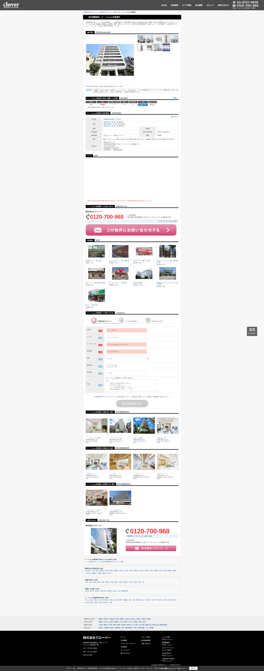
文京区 (106, 570)
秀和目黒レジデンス (162, 438)
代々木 (106, 622)
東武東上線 (155, 625)
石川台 (160, 600)
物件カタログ (125, 653)
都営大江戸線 (108, 625)
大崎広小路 (166, 600)
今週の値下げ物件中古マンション (168, 660)
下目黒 (120, 582)
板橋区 (169, 570)
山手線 (100, 625)
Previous (87, 59)
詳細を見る (143, 105)
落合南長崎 (128, 628)
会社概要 (199, 5)
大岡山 (112, 582)
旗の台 (114, 126)
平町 (131, 582)
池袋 (134, 628)
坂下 (130, 622)
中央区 (93, 570)
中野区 (147, 570)
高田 (144, 622)
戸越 (133, 600)
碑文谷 (99, 582)
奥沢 (175, 600)
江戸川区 (87, 573)
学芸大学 (97, 591)
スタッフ (210, 5)
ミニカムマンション (138, 474)
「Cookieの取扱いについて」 (166, 668)
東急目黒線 (107, 122)
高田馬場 (117, 628)
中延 (130, 600)
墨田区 (116, 570)
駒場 (116, 582)
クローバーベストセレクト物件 (168, 649)
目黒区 (110, 119)
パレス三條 (113, 474)
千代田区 (87, 570)
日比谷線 (141, 625)
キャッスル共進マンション (116, 510)
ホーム (123, 637)
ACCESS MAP (87, 655)
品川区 (126, 570)
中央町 (135, 582)
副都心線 (148, 625)
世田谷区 (136, 570)
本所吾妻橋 (140, 628)
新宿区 (102, 570)
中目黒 (94, 582)
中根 (86, 582)
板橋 (112, 628)
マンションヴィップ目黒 (116, 438)
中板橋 (151, 628)
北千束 (115, 124)
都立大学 (103, 591)
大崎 (110, 602)
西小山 (114, 122)
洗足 (119, 591)
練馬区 (174, 570)
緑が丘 (115, 591)
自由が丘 (126, 582)
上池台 (111, 622)
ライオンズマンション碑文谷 (93, 510)
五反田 (100, 602)
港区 (97, 570)
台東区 (111, 570)
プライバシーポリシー (110, 396)
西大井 (92, 602)
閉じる (193, 668)
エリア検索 (186, 5)
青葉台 (107, 582)
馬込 (171, 600)
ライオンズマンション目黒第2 (94, 438)
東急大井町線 (108, 124)
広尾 (122, 628)
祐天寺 (92, 591)
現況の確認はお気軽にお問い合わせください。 (102, 107)
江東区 (121, 570)
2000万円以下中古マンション (167, 654)
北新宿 (135, 622)
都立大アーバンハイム (163, 474)
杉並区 (151, 570)
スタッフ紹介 (146, 637)
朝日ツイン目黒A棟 (138, 438)
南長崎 (100, 622)
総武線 (123, 625)
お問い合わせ (223, 5)
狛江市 (109, 573)
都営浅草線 (163, 625)
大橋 (90, 582)
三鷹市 (99, 573)
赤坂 (140, 622)
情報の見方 (174, 116)
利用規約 (98, 396)
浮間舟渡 (106, 628)
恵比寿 (100, 628)
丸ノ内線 (134, 625)
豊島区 (156, 570)
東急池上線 (107, 126)
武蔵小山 (96, 600)
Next (132, 59)
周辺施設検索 (146, 640)
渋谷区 (142, 570)
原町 (113, 119)
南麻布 (117, 622)
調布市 (104, 573)
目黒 (103, 582)
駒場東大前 (125, 591)
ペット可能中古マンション (167, 638)
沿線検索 (174, 5)
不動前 (138, 600)
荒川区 (165, 570)
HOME (164, 5)
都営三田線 (116, 625)
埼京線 (129, 625)
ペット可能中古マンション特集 (94, 561)
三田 (139, 582)
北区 (160, 570)
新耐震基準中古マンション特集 (114, 561)
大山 (146, 628)
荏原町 (120, 600)
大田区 (131, 570)
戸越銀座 (125, 600)
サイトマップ (125, 650)
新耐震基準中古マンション (167, 643)
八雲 (142, 582)
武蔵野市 (94, 573)
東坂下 (126, 622)
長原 (115, 600)
